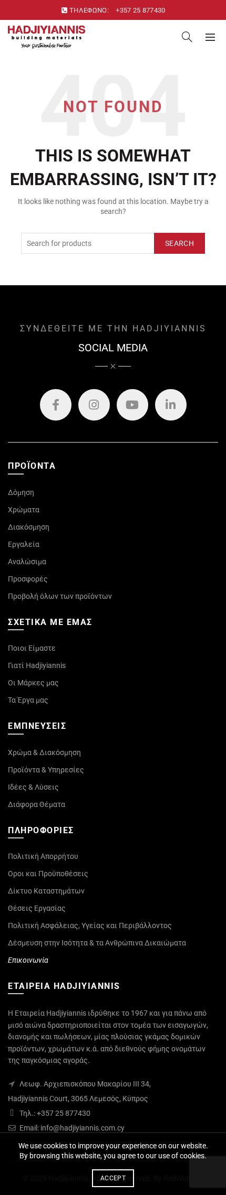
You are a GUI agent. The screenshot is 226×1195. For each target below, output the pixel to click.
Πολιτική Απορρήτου (43, 856)
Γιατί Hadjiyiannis (37, 665)
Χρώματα (23, 509)
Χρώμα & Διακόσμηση (44, 752)
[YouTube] (132, 405)
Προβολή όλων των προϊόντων (60, 596)
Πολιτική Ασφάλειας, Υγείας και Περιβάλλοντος (90, 925)
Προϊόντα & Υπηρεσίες (46, 770)
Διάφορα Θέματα (36, 804)
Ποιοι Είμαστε (32, 648)
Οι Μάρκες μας (33, 683)
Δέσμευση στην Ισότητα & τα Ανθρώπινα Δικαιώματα (97, 943)
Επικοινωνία (28, 960)
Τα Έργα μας (28, 700)
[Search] (187, 37)
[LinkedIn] (171, 405)
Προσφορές (28, 579)
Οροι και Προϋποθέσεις (48, 873)
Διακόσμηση (28, 527)
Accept (113, 1178)
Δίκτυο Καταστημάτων (46, 891)
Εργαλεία (23, 544)
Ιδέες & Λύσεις (33, 787)
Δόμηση (21, 492)
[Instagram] (94, 405)
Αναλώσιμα (27, 561)
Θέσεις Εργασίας (37, 908)
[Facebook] (55, 405)
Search (179, 243)
